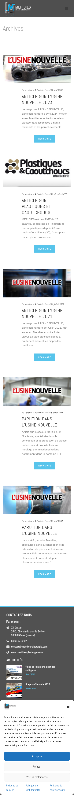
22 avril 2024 (56, 90)
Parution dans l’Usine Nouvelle (39, 422)
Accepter (37, 756)
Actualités (39, 90)
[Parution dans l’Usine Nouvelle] (37, 391)
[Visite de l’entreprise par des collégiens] (14, 672)
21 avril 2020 (56, 521)
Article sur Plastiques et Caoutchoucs (36, 206)
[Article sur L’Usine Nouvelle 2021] (37, 283)
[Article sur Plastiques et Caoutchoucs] (37, 173)
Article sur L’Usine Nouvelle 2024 (42, 99)
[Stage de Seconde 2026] (14, 690)
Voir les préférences (37, 777)
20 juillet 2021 (57, 304)
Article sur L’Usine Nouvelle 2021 (42, 313)
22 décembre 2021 (59, 194)
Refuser (37, 766)
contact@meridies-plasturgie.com (29, 646)
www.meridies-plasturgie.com (27, 652)
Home (36, 47)
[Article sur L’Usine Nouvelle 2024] (37, 69)
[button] (68, 707)
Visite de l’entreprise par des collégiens (40, 668)
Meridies (28, 90)
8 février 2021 (57, 412)
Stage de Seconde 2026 (37, 684)
